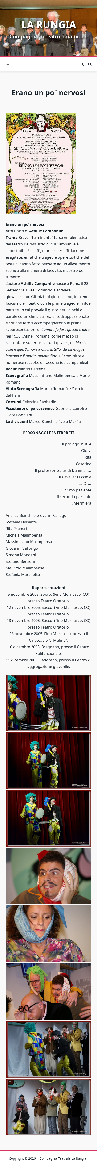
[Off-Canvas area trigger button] (8, 64)
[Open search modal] (89, 64)
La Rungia (48, 24)
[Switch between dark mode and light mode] (83, 64)
